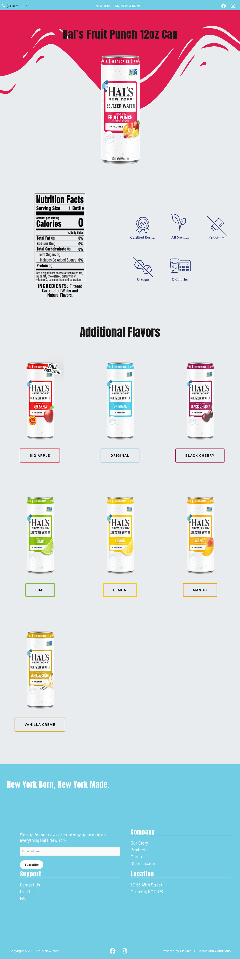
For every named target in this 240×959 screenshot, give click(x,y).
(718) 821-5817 (17, 6)
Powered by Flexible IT (178, 951)
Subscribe (32, 865)
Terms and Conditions (214, 951)
